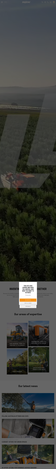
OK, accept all (28, 300)
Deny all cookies (28, 303)
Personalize (28, 306)
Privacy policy (28, 295)
